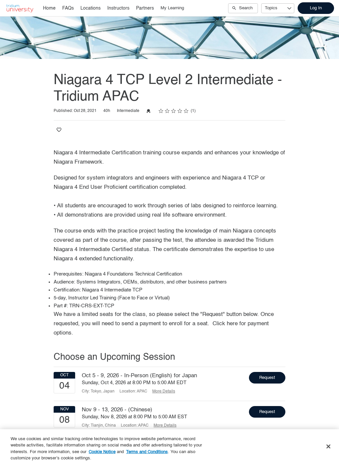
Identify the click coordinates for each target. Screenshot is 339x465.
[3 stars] (173, 111)
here (232, 324)
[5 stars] (186, 111)
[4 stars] (180, 111)
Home (49, 8)
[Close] (328, 446)
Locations (90, 8)
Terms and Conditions (147, 452)
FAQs (68, 8)
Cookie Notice (102, 452)
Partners (145, 8)
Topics (271, 8)
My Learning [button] (172, 8)
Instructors (118, 8)
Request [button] (267, 378)
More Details (163, 391)
